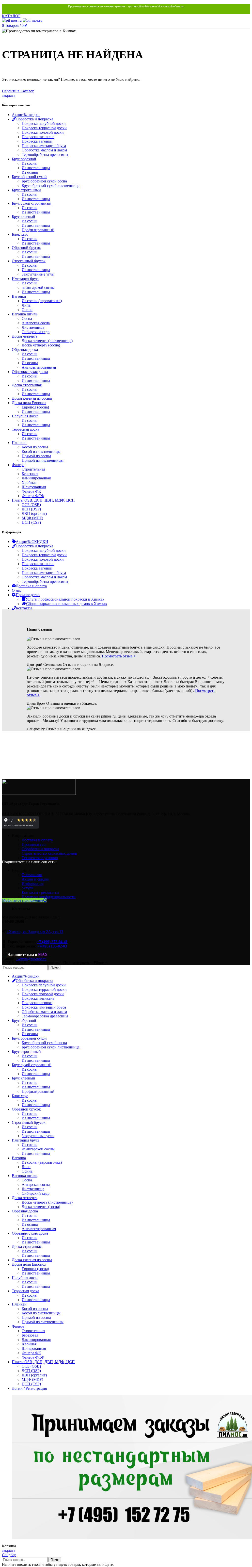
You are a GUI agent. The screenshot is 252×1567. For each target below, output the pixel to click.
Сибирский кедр (35, 332)
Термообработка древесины (45, 154)
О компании (32, 875)
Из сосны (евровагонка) (42, 301)
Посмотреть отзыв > (119, 656)
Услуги (27, 888)
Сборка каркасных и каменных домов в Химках (66, 604)
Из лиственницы (36, 168)
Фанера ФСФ (33, 496)
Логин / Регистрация (29, 1388)
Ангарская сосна (36, 323)
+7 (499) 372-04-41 (52, 942)
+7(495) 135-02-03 (52, 946)
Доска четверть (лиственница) (47, 341)
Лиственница (33, 327)
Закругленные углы (38, 274)
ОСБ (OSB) (31, 505)
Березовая (30, 474)
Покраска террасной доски (44, 128)
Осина (27, 310)
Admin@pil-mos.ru (31, 959)
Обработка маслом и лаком (44, 150)
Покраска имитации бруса (44, 146)
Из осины (30, 172)
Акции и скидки (35, 879)
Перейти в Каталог (18, 91)
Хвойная (29, 482)
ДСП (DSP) (31, 509)
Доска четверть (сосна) (41, 345)
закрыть (8, 95)
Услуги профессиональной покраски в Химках (65, 599)
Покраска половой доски (43, 132)
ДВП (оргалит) (34, 513)
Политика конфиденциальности (49, 897)
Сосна (27, 318)
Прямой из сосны (36, 456)
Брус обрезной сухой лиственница (50, 185)
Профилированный (38, 230)
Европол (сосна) (35, 407)
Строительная (33, 469)
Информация (33, 883)
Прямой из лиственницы (42, 460)
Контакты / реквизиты (40, 892)
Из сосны (29, 163)
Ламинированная (36, 478)
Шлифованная (34, 487)
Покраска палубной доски (44, 123)
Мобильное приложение (22, 900)
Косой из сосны (35, 447)
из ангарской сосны (38, 287)
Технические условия (40, 858)
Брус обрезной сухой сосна (44, 181)
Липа (26, 305)
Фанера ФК (31, 491)
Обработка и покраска (40, 849)
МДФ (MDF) (32, 518)
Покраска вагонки (37, 141)
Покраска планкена (38, 137)
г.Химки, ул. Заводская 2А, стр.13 (35, 932)
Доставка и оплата (37, 840)
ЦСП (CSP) (31, 522)
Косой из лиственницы (41, 451)
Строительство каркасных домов (49, 853)
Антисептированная (39, 367)
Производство (34, 844)
